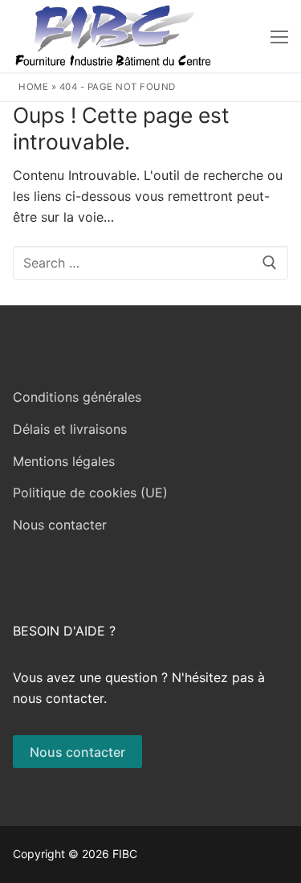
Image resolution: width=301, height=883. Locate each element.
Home (33, 86)
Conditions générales (77, 397)
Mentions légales (64, 461)
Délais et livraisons (70, 429)
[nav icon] (279, 36)
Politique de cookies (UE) (90, 492)
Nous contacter (60, 525)
